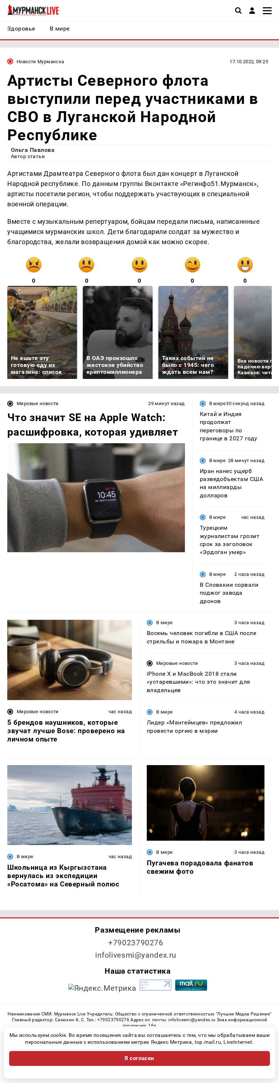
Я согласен (139, 1058)
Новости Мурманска (40, 61)
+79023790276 (135, 942)
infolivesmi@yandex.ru (136, 955)
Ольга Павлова (32, 149)
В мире (217, 403)
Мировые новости (38, 403)
